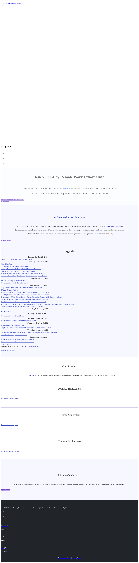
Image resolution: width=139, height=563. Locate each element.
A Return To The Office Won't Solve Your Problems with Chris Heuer (25, 292)
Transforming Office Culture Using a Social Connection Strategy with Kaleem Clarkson (31, 297)
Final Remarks (6, 344)
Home (7, 151)
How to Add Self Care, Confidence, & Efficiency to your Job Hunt (24, 276)
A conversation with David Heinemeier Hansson (17, 342)
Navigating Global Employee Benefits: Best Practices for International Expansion (29, 332)
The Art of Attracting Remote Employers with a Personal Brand (23, 273)
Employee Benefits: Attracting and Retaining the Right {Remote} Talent (26, 328)
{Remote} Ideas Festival (9, 290)
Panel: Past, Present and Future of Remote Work (17, 259)
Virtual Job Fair (6, 264)
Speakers (8, 158)
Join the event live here (15, 153)
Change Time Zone (31, 346)
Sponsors (9, 160)
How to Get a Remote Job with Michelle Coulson (18, 271)
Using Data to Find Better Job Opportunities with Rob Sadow (22, 306)
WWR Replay (6, 311)
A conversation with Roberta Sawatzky (14, 283)
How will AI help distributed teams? (13, 281)
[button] (12, 200)
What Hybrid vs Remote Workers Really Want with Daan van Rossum (25, 295)
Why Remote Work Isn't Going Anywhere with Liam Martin (22, 288)
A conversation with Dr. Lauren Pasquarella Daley (18, 321)
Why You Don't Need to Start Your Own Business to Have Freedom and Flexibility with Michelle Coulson (37, 304)
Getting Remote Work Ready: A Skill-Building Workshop (21, 269)
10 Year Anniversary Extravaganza (11, 3)
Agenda (8, 163)
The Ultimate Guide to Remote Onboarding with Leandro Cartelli (23, 302)
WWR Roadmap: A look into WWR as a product (18, 339)
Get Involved (10, 156)
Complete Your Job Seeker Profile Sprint (15, 266)
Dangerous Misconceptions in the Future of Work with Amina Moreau (25, 299)
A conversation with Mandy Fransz (13, 325)
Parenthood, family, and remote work (14, 335)
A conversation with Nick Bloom (12, 316)
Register (8, 165)
